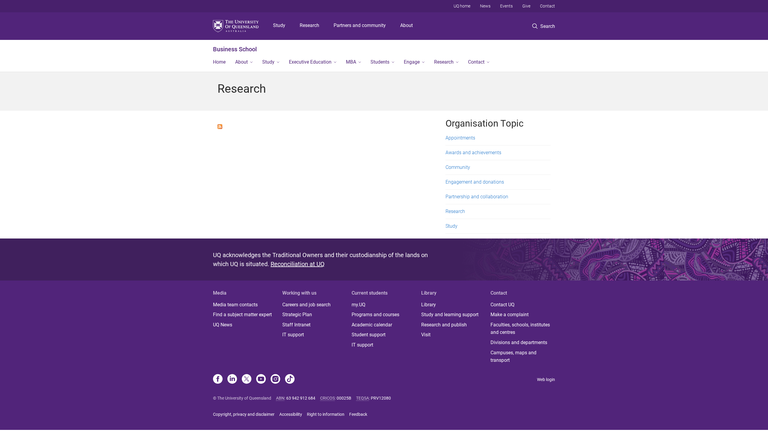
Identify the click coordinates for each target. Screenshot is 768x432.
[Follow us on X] (246, 379)
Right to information (325, 414)
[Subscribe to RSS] (220, 126)
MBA (351, 62)
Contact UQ (502, 305)
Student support (369, 335)
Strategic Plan (297, 314)
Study (279, 25)
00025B (344, 398)
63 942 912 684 (300, 398)
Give (526, 6)
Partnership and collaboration (477, 197)
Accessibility (290, 414)
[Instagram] (275, 379)
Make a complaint (509, 314)
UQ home (462, 6)
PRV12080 (381, 398)
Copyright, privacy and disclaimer (243, 414)
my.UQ (358, 305)
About (406, 25)
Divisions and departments (518, 342)
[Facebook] (218, 379)
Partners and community (360, 25)
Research (309, 25)
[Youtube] (261, 379)
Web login (546, 379)
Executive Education (310, 62)
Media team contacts (235, 305)
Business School (235, 49)
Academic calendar (372, 325)
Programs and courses (375, 314)
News (485, 6)
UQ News (222, 325)
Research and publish (444, 325)
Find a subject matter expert (242, 314)
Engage (412, 62)
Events (506, 6)
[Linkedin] (232, 379)
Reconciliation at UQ (298, 264)
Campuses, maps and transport (513, 356)
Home (219, 62)
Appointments (460, 138)
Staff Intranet (296, 325)
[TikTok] (290, 379)
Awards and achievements (473, 152)
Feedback (358, 414)
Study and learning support (449, 314)
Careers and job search (306, 305)
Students (379, 62)
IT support (293, 335)
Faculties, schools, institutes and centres (520, 328)
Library (428, 305)
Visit (425, 335)
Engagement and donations (475, 182)
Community (458, 167)
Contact (547, 6)
